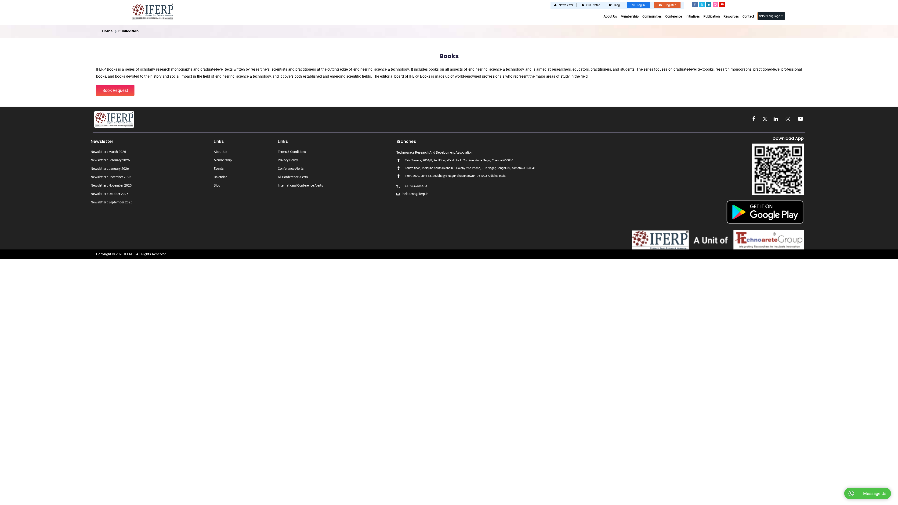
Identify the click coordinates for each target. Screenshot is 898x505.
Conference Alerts (291, 168)
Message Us (874, 493)
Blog (217, 185)
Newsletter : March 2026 (108, 152)
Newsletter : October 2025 (109, 194)
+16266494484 (416, 186)
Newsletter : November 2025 (111, 185)
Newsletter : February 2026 (110, 160)
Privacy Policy (288, 160)
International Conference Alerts (300, 185)
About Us (610, 16)
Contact (748, 16)
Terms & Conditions (292, 152)
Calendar (220, 177)
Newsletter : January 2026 (110, 168)
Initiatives (693, 16)
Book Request (115, 90)
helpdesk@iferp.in (415, 194)
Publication (711, 16)
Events (219, 168)
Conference (673, 16)
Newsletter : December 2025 (111, 177)
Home (107, 31)
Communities (652, 16)
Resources (731, 16)
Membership (630, 16)
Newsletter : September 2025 (111, 202)
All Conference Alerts (293, 177)
